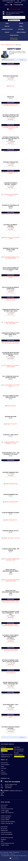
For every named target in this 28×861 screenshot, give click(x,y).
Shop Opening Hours (19, 749)
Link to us (3, 772)
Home (6, 23)
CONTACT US (10, 2)
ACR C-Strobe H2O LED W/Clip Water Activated (10, 377)
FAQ (2, 752)
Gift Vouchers (4, 828)
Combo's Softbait (5, 819)
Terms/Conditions (5, 764)
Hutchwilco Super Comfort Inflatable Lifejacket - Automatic (10, 636)
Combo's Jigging (5, 810)
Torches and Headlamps (7, 834)
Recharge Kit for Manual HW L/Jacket (10, 205)
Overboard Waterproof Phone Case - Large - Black (11, 333)
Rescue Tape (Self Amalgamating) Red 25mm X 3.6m (11, 571)
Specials (7, 32)
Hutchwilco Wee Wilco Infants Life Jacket (10, 727)
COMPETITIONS (17, 2)
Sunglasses (3, 839)
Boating (7, 26)
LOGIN (6, 4)
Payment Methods (18, 754)
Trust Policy (17, 747)
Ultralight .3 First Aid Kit (10, 434)
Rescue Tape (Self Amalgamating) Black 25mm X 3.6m (10, 592)
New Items (3, 807)
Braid (2, 841)
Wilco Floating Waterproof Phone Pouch (10, 288)
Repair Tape (10, 96)
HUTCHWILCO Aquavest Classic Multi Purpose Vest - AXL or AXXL (10, 613)
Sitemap (10, 852)
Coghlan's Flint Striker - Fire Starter (10, 549)
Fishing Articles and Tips (6, 754)
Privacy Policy (16, 852)
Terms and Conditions (5, 854)
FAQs (18, 0)
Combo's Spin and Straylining (8, 821)
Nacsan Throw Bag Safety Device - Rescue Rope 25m (10, 683)
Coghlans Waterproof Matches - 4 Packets (10, 183)
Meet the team (4, 762)
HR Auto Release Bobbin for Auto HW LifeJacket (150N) (11, 268)
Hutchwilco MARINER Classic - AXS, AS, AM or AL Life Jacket (10, 660)
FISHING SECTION (9, 44)
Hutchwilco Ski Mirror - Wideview (11, 225)
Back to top (6, 852)
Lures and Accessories (6, 832)
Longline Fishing (5, 845)
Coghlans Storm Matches (10, 162)
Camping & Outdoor (6, 29)
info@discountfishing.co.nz (15, 790)
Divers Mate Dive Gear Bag (10, 76)
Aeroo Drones (4, 805)
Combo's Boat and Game (7, 808)
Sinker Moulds (4, 826)
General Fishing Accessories (7, 843)
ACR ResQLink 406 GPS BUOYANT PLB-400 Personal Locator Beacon (10, 354)
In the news (3, 768)
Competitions (4, 774)
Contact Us (12, 854)
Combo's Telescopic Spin (7, 823)
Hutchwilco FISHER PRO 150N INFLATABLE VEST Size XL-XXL (10, 115)
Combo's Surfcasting (6, 816)
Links (2, 770)
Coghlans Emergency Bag (10, 494)
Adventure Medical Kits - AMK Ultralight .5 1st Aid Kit (10, 453)
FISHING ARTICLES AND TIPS (8, 0)
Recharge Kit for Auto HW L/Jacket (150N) (10, 249)
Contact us (3, 747)
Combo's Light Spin (5, 817)
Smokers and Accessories (7, 837)
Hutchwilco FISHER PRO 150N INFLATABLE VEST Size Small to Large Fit (10, 138)
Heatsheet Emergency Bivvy (11, 472)
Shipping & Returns (5, 756)
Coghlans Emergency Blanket (10, 512)
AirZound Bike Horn (10, 416)
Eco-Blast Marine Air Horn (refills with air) (10, 396)
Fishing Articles (14, 35)
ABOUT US (23, 0)
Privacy (2, 766)
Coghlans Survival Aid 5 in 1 (10, 530)
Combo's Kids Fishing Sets (7, 812)
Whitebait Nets (4, 830)
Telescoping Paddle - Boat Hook (10, 705)
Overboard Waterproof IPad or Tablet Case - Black (10, 310)
